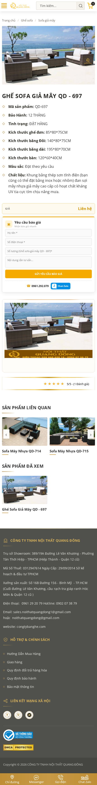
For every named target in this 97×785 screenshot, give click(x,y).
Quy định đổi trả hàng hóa (27, 670)
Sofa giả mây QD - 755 (68, 451)
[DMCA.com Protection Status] (48, 747)
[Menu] (4, 7)
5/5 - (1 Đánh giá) (78, 384)
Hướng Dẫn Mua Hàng (24, 654)
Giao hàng (14, 662)
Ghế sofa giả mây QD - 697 (24, 509)
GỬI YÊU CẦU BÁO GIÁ (48, 274)
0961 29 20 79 (32, 603)
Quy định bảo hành (21, 678)
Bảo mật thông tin (20, 687)
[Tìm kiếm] (80, 6)
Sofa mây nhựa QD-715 (21, 451)
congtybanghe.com (31, 626)
